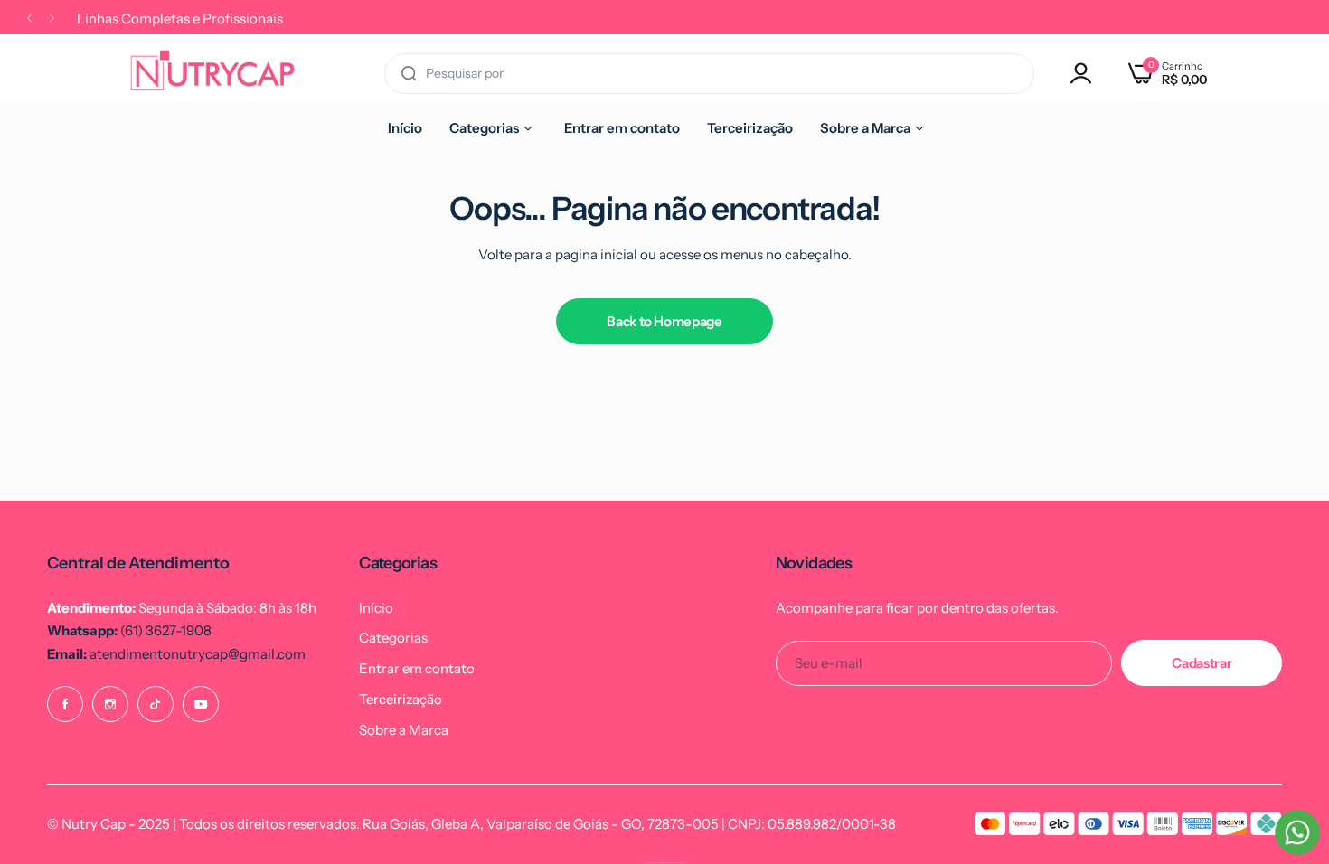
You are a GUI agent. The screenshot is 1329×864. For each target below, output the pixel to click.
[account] (1085, 73)
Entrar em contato (417, 668)
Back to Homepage (664, 321)
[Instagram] (110, 704)
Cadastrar (1201, 662)
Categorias (393, 637)
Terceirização (400, 699)
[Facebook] (65, 704)
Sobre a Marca (403, 729)
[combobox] (709, 73)
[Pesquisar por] (409, 73)
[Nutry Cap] (212, 73)
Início (376, 607)
